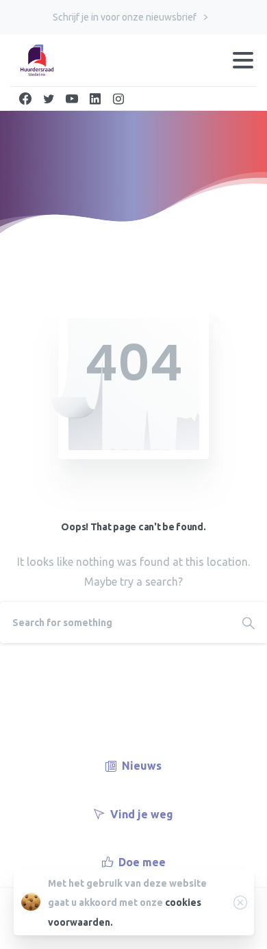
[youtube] (72, 98)
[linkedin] (95, 98)
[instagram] (118, 98)
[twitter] (48, 98)
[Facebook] (25, 98)
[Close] (240, 902)
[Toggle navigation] (243, 60)
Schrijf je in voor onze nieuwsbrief (126, 17)
